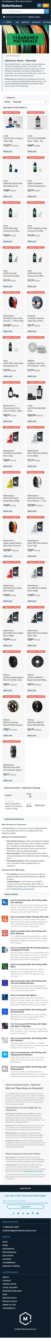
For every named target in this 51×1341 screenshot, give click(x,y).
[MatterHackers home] (12, 6)
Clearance (11, 98)
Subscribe (25, 1207)
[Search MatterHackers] (46, 11)
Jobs (4, 1294)
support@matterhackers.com (19, 1230)
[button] (25, 17)
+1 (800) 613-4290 (10, 1227)
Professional (9, 1252)
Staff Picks (25, 22)
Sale (17, 22)
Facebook (13, 1213)
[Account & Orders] (39, 5)
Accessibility (8, 1308)
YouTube (37, 1213)
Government (8, 1262)
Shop (5, 1242)
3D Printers (36, 22)
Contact (6, 1280)
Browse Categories (14, 108)
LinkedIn (28, 1213)
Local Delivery (10, 1287)
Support (6, 1259)
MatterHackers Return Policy (23, 889)
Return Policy (9, 1298)
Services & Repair (11, 1266)
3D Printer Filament (12, 56)
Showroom (8, 1249)
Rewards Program (12, 1291)
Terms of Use (9, 1305)
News (5, 1245)
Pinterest (33, 1213)
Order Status (9, 1284)
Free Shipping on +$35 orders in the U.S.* (17, 1)
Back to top (25, 1188)
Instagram (23, 1213)
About (5, 1277)
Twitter (18, 1213)
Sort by (7, 102)
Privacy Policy (9, 1301)
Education (7, 1256)
